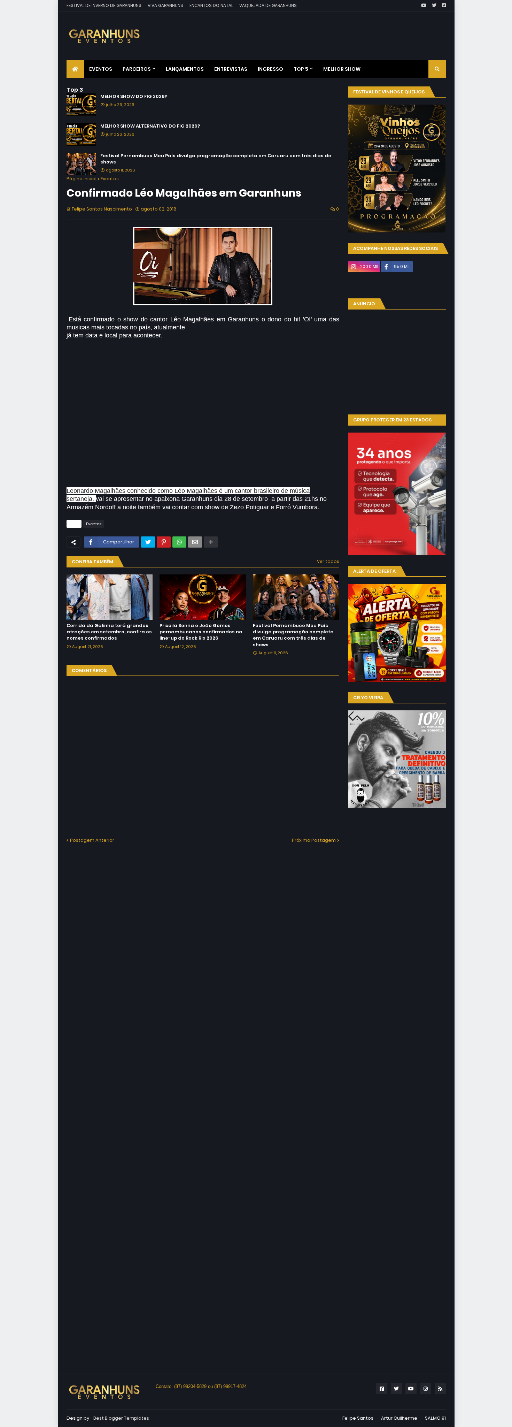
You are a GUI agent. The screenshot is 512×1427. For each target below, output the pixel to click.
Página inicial (81, 178)
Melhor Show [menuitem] (341, 69)
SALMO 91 (435, 1418)
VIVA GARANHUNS (165, 5)
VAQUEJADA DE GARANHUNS (268, 5)
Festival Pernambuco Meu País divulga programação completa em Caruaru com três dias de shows (215, 159)
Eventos (110, 178)
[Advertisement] (319, 30)
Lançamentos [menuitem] (185, 69)
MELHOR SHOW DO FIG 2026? (133, 96)
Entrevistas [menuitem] (230, 69)
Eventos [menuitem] (100, 69)
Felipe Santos (357, 1418)
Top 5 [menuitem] (301, 69)
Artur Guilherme (399, 1418)
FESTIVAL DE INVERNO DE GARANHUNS (104, 5)
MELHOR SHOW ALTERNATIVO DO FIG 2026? (150, 126)
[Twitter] (148, 542)
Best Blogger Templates (121, 1418)
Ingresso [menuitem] (270, 69)
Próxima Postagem (314, 840)
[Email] (195, 542)
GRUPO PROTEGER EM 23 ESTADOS (392, 420)
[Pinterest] (164, 542)
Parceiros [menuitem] (137, 69)
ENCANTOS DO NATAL (211, 5)
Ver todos (328, 561)
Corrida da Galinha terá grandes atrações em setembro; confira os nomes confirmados (109, 632)
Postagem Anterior (92, 840)
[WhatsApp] (179, 542)
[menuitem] (75, 69)
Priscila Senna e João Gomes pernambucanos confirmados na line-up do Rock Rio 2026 (201, 632)
